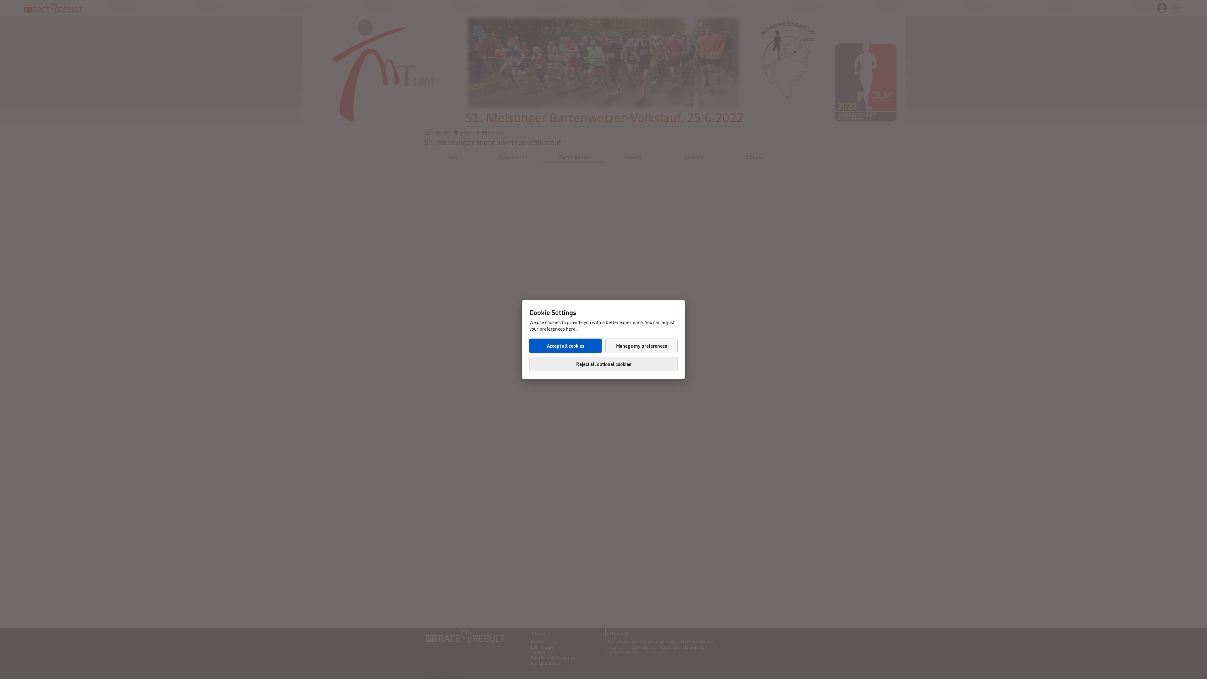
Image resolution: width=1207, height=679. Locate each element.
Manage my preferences (641, 346)
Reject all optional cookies (603, 364)
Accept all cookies (565, 346)
